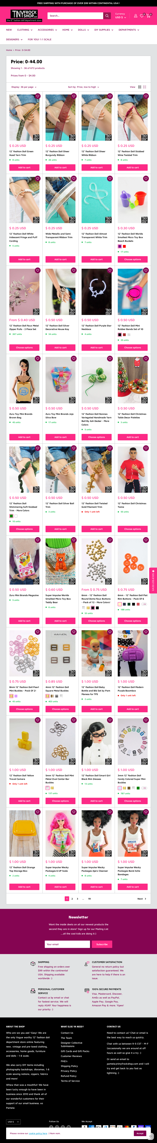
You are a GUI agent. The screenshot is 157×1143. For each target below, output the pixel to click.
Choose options (132, 259)
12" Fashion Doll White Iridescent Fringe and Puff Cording (23, 237)
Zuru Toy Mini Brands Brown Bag (20, 416)
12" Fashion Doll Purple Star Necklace (96, 327)
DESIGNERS (12, 39)
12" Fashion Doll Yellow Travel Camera (21, 777)
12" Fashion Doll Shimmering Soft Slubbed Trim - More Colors (23, 507)
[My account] (135, 15)
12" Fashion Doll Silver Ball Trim (60, 505)
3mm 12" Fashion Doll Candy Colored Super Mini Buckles (132, 779)
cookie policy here (38, 1133)
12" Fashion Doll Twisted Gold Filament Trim (94, 505)
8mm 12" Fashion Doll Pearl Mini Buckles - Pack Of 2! (24, 689)
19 (89, 898)
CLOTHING (23, 29)
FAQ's (64, 1061)
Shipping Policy (69, 1066)
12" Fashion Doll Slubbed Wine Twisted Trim (131, 153)
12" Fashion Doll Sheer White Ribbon (93, 153)
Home (9, 50)
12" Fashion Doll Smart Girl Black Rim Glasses (96, 777)
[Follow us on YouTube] (69, 1127)
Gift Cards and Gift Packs (75, 1051)
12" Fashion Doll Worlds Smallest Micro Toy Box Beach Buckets (130, 237)
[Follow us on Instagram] (57, 1127)
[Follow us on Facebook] (51, 1127)
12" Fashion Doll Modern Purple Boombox (131, 689)
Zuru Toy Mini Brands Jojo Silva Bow (60, 416)
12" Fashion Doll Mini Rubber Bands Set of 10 (130, 327)
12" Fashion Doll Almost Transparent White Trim (94, 235)
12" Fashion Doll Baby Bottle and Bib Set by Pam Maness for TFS (96, 691)
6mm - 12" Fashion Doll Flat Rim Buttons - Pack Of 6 (132, 597)
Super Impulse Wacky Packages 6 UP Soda (57, 869)
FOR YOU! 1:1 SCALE (39, 39)
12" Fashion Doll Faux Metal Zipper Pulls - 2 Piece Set (24, 327)
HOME (65, 29)
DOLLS (82, 29)
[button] (38, 96)
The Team (66, 1037)
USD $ (11, 1121)
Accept (140, 1133)
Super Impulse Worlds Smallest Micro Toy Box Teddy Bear (58, 599)
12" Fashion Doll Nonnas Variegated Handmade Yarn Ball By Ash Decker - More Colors (96, 419)
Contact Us (67, 1032)
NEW (9, 29)
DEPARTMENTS (127, 29)
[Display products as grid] (139, 87)
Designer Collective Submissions (71, 1044)
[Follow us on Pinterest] (63, 1127)
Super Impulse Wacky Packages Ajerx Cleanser (95, 869)
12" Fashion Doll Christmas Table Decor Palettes (132, 416)
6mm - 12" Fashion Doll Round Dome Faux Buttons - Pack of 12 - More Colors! (96, 599)
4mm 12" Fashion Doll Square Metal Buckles (57, 689)
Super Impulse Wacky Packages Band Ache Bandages (129, 871)
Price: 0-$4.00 (22, 50)
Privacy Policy (69, 1071)
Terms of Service (70, 1080)
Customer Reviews (71, 1056)
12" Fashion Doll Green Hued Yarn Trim (21, 153)
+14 (144, 604)
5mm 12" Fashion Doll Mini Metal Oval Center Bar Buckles (60, 779)
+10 (144, 788)
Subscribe (102, 944)
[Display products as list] (144, 87)
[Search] (107, 15)
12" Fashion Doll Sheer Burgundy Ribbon (57, 153)
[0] (142, 15)
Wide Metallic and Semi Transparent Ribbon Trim (59, 235)
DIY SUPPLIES (102, 29)
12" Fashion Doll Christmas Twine (132, 505)
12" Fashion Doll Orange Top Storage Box (22, 869)
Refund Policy (69, 1076)
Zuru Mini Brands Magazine (24, 595)
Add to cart (24, 167)
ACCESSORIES (46, 29)
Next (140, 898)
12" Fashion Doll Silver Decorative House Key (57, 327)
